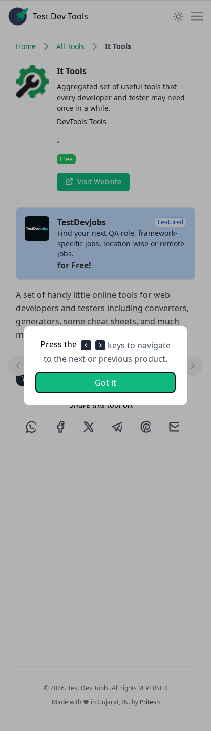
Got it (105, 382)
